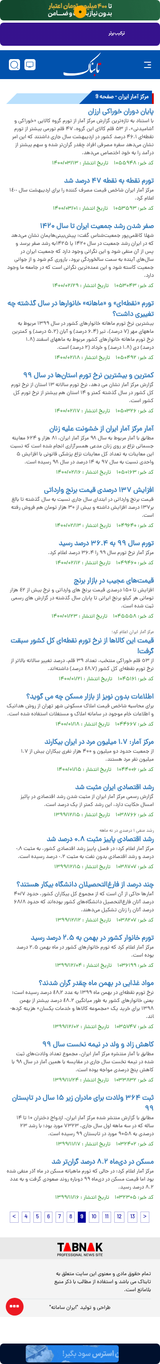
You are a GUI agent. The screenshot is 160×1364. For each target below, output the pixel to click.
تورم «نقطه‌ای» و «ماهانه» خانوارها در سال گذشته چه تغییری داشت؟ (81, 309)
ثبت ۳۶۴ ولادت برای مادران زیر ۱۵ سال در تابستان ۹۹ (83, 1103)
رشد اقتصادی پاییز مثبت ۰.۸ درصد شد (100, 839)
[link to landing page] (82, 64)
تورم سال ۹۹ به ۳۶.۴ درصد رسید (106, 543)
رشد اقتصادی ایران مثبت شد (114, 787)
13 (132, 1217)
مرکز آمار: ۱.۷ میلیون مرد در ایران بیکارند (99, 742)
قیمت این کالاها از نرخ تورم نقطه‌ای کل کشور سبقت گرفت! (82, 646)
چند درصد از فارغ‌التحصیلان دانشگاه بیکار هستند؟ (85, 885)
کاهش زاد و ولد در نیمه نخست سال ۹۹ (98, 1045)
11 (106, 1217)
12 (119, 1217)
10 (94, 1217)
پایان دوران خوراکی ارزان (121, 112)
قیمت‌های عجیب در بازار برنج (114, 581)
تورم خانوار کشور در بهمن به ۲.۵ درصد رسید (92, 938)
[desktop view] (30, 64)
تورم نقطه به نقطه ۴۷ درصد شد (109, 181)
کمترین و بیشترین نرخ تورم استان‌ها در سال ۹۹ (88, 376)
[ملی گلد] (80, 10)
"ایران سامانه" (63, 1308)
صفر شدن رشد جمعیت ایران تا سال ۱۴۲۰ (97, 226)
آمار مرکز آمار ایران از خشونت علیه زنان (101, 429)
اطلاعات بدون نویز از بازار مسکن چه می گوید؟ (90, 697)
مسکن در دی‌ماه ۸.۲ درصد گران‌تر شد (103, 1162)
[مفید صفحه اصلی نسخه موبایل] (80, 34)
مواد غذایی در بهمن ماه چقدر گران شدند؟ (96, 983)
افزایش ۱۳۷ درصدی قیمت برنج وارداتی (99, 490)
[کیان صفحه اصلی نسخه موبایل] (80, 1354)
